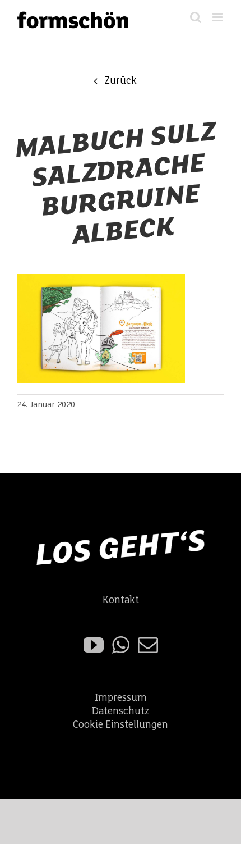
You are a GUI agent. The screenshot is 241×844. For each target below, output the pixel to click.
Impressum (121, 698)
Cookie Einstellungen (120, 725)
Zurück (120, 80)
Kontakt (121, 600)
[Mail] (148, 645)
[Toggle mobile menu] (218, 17)
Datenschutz (120, 711)
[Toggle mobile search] (195, 17)
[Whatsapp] (120, 645)
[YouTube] (94, 645)
